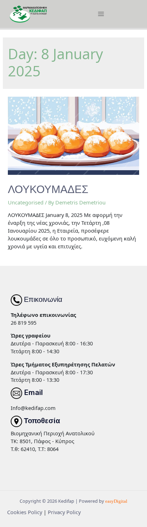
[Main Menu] (101, 14)
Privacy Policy (64, 512)
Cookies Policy (24, 512)
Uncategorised (26, 202)
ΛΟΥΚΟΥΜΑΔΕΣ (48, 189)
